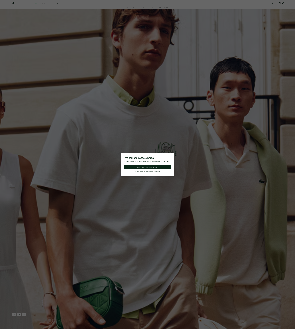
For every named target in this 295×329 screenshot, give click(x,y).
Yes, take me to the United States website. (147, 167)
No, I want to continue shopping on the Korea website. (147, 171)
